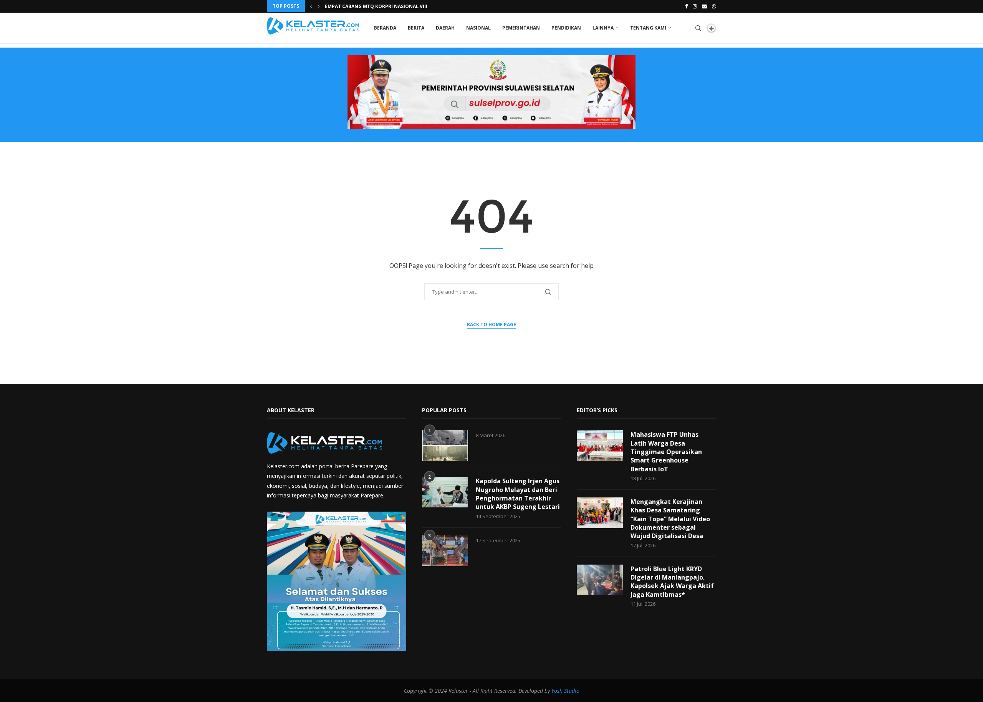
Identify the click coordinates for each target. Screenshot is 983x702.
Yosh (557, 690)
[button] (311, 6)
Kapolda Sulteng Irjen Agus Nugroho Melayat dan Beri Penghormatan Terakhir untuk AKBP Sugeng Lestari (518, 494)
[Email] (704, 6)
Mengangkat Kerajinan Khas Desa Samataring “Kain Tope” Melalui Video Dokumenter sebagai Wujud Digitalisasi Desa (670, 518)
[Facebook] (686, 6)
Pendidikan (566, 28)
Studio (571, 690)
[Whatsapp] (714, 6)
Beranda (385, 28)
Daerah (445, 28)
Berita (416, 28)
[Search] (698, 28)
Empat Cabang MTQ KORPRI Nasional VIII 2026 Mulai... (392, 6)
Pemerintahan (521, 28)
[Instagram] (695, 6)
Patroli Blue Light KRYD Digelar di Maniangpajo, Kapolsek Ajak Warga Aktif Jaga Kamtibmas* (672, 582)
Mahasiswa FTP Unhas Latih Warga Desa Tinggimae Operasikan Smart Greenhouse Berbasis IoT (666, 451)
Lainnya (603, 28)
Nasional (478, 28)
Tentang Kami (648, 28)
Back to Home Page (491, 324)
